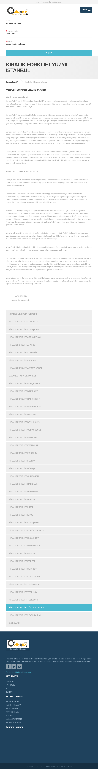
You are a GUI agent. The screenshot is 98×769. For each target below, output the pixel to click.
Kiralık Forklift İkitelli (22, 507)
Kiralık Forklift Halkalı (22, 499)
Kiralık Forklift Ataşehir (23, 353)
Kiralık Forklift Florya (22, 461)
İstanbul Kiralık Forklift (23, 314)
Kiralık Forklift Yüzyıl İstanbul (27, 608)
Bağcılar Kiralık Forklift (23, 376)
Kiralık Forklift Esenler (23, 438)
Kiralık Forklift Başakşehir (24, 399)
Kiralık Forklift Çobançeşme (25, 430)
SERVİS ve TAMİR (12, 709)
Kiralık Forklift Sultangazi (24, 577)
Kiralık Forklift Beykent (23, 414)
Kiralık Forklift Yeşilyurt (23, 600)
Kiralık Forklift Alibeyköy (24, 322)
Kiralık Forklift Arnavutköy (25, 337)
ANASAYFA (10, 681)
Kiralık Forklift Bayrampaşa (25, 407)
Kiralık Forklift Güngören (24, 476)
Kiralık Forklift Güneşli (22, 468)
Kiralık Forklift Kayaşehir (24, 523)
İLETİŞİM (9, 692)
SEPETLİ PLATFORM (13, 723)
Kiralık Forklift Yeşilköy (23, 592)
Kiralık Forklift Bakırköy (23, 391)
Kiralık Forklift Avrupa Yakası (26, 368)
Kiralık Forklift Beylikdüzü (24, 422)
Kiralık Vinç (27, 672)
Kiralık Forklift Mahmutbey (24, 546)
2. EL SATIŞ (14, 623)
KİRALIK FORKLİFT (12, 702)
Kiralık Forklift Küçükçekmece (26, 530)
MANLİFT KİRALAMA (13, 705)
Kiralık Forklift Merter (22, 561)
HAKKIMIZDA (10, 685)
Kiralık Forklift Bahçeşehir (24, 384)
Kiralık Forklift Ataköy (22, 345)
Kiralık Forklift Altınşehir (24, 330)
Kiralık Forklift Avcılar (22, 360)
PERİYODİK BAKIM (12, 712)
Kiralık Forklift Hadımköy (23, 492)
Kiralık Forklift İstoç (21, 515)
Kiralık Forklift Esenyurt (23, 445)
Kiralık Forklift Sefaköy (23, 569)
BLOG (8, 688)
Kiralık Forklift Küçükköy (24, 538)
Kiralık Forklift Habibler (23, 484)
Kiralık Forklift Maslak (22, 554)
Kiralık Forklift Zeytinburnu (25, 615)
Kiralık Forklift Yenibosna (24, 584)
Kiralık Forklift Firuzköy (23, 453)
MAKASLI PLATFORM (14, 719)
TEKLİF (49, 53)
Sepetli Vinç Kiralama (14, 672)
